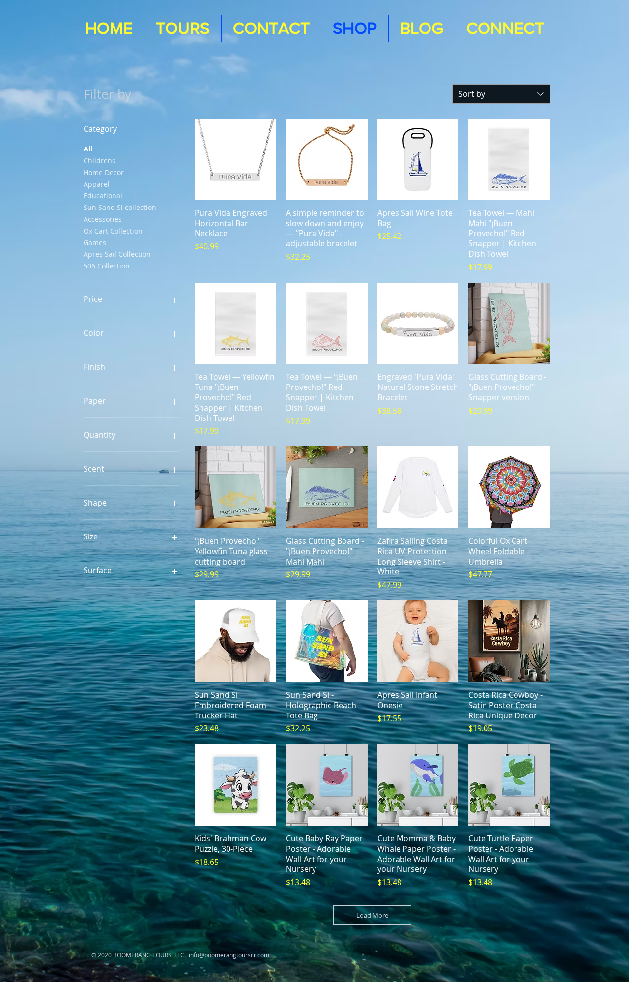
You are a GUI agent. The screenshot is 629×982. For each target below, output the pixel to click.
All (88, 148)
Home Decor (104, 172)
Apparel (97, 184)
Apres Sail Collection (117, 254)
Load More (372, 915)
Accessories (103, 219)
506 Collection (107, 265)
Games (95, 242)
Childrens (99, 160)
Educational (103, 195)
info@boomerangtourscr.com (229, 955)
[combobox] (501, 94)
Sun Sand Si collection (120, 207)
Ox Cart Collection (113, 231)
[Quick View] (235, 159)
